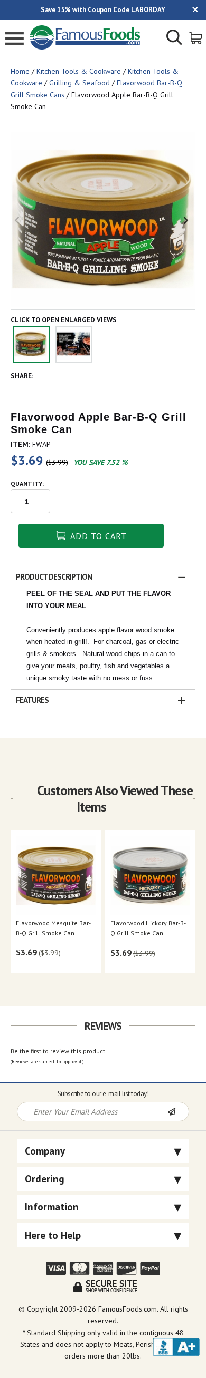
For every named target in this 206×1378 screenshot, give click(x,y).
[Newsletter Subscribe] (178, 1112)
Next (187, 220)
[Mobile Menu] (14, 39)
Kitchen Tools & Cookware (78, 71)
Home (20, 71)
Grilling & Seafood (79, 82)
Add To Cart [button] (97, 536)
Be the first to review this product (58, 1051)
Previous (19, 220)
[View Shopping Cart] (196, 37)
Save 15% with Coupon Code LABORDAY (103, 9)
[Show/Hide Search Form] (174, 38)
